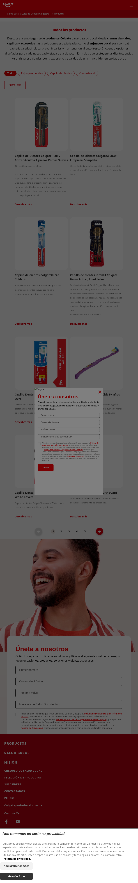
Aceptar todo (16, 876)
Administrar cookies (16, 865)
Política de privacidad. (17, 858)
